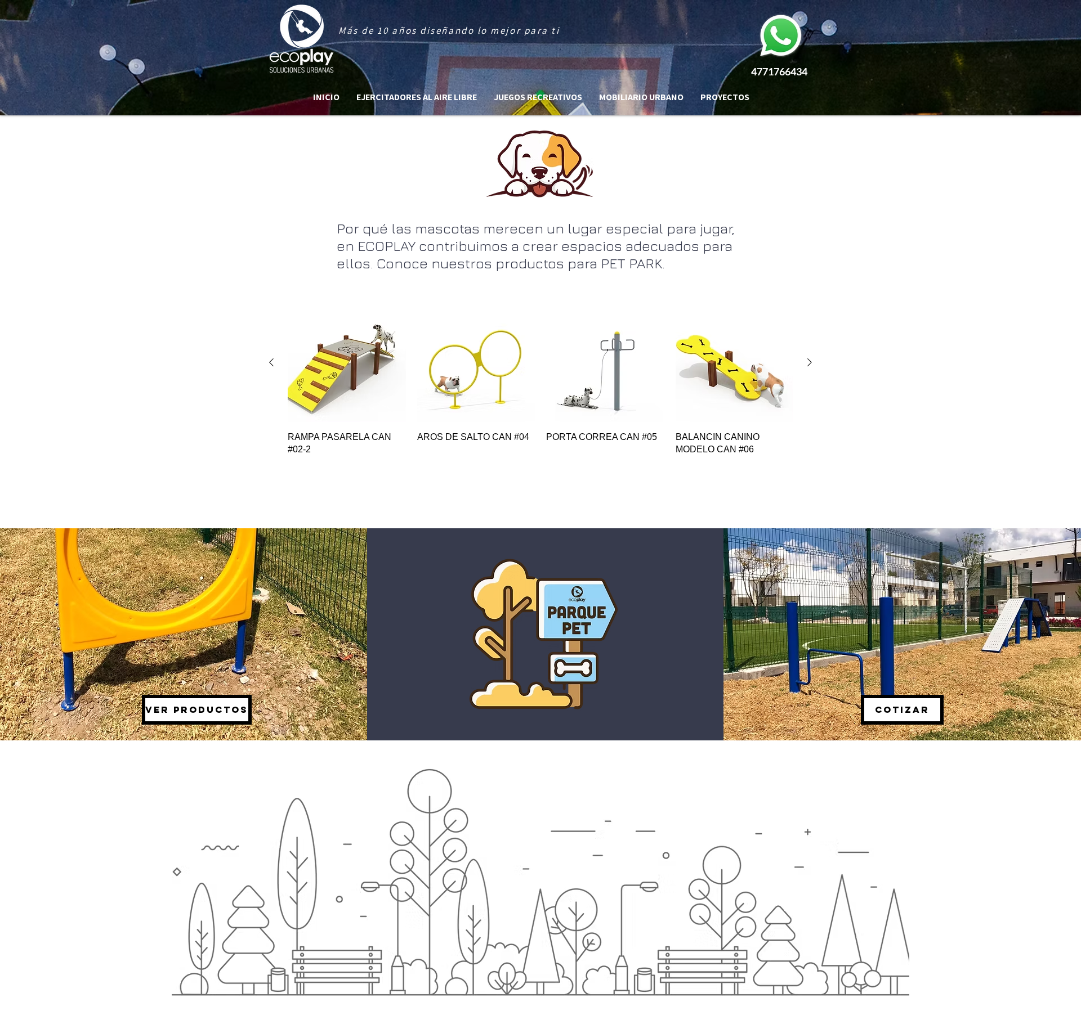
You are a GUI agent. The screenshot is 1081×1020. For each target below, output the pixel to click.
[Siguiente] (809, 362)
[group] (540, 379)
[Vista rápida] (347, 363)
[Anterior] (271, 362)
